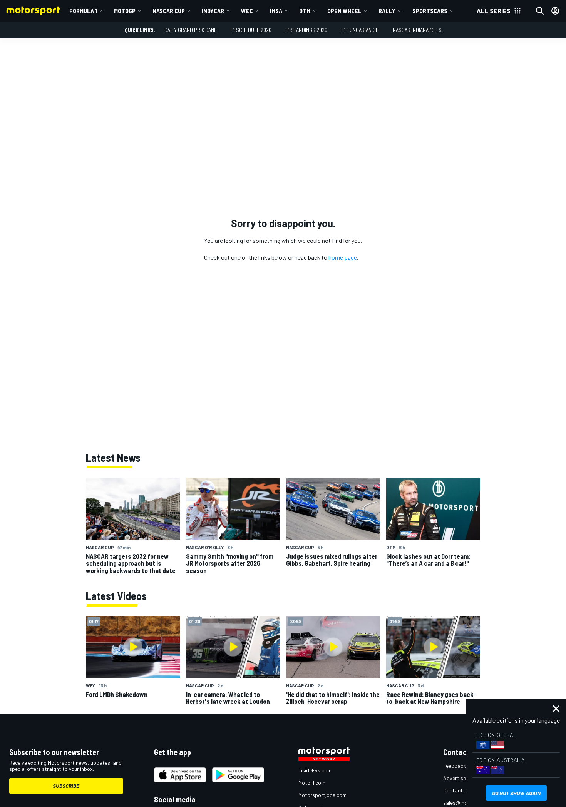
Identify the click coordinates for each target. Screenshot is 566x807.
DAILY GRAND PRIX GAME (190, 30)
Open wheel (344, 10)
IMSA (276, 10)
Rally (386, 10)
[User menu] (555, 10)
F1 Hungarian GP (360, 30)
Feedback (454, 765)
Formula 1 (83, 10)
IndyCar (213, 10)
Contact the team (464, 790)
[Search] (540, 10)
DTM (304, 10)
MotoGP (125, 10)
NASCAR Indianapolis (417, 30)
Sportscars (429, 10)
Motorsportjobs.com (322, 795)
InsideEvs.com (315, 770)
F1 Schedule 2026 (251, 30)
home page (342, 257)
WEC (247, 10)
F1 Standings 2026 (306, 30)
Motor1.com (311, 782)
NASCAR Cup (168, 10)
